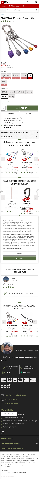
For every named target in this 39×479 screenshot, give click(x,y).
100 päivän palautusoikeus (12, 121)
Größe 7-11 (20, 92)
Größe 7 (4, 96)
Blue (3, 77)
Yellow (4, 83)
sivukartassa (22, 472)
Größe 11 (29, 92)
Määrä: (3, 104)
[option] (19, 41)
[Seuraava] (36, 159)
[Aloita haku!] (36, 10)
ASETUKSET (19, 253)
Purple (24, 77)
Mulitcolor (16, 77)
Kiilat (3, 15)
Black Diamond (8, 18)
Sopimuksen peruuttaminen (12, 449)
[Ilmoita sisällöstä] (13, 284)
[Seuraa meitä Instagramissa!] (4, 432)
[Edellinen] (3, 159)
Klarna (8, 372)
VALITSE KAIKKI (19, 258)
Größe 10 (12, 92)
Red (30, 77)
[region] (19, 239)
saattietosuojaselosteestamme (13, 248)
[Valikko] (3, 10)
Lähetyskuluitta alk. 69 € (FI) (13, 118)
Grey (8, 77)
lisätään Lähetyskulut (7, 67)
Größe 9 (4, 92)
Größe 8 (11, 96)
